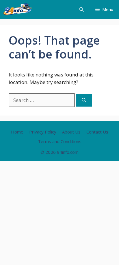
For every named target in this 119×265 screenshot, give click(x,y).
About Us (71, 132)
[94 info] (18, 9)
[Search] (84, 100)
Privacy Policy (42, 132)
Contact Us (97, 132)
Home (17, 132)
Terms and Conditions (59, 141)
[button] (82, 9)
